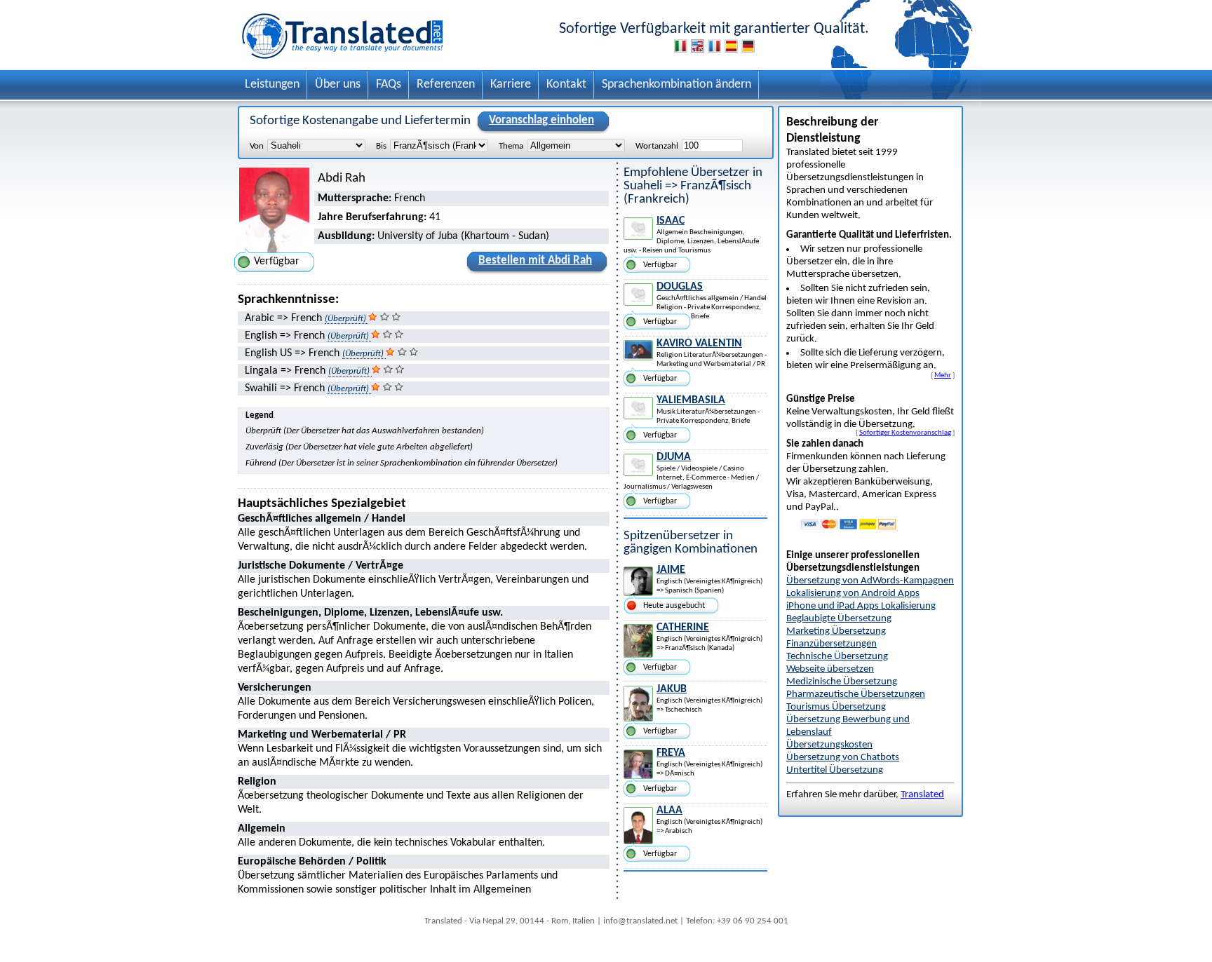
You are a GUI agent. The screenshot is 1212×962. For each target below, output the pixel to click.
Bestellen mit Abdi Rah (535, 260)
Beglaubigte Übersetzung (838, 619)
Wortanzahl (656, 146)
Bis (381, 146)
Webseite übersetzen (830, 669)
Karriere (510, 84)
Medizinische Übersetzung (841, 682)
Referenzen (446, 84)
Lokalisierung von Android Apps (853, 593)
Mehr (942, 375)
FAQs (388, 84)
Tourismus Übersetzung (836, 707)
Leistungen (272, 84)
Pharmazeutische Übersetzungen (855, 694)
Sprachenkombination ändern (676, 84)
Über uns (338, 84)
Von (257, 146)
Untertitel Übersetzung (834, 770)
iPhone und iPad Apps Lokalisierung (861, 606)
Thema (511, 146)
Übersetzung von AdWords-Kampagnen (870, 581)
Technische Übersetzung (837, 656)
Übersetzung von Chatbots (842, 757)
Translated (922, 795)
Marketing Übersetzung (836, 631)
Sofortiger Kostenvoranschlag (905, 432)
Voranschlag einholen (541, 120)
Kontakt (566, 84)
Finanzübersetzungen (831, 644)
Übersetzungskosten (829, 745)
